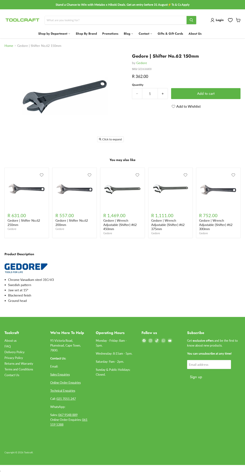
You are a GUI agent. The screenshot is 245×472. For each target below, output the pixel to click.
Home (8, 46)
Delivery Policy (14, 352)
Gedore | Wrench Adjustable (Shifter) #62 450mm (120, 224)
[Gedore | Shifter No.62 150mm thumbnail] (11, 60)
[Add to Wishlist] (41, 175)
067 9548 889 (68, 415)
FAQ (7, 346)
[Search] (191, 20)
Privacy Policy (13, 358)
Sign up (196, 377)
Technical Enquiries (62, 390)
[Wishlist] (230, 20)
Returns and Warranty (18, 363)
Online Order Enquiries (65, 382)
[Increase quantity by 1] (163, 93)
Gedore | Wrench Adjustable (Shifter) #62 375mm (168, 224)
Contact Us (11, 375)
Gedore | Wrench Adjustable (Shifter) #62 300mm (215, 224)
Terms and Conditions (18, 369)
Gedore (141, 63)
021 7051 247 (66, 399)
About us (10, 340)
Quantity (137, 84)
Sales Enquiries (60, 374)
